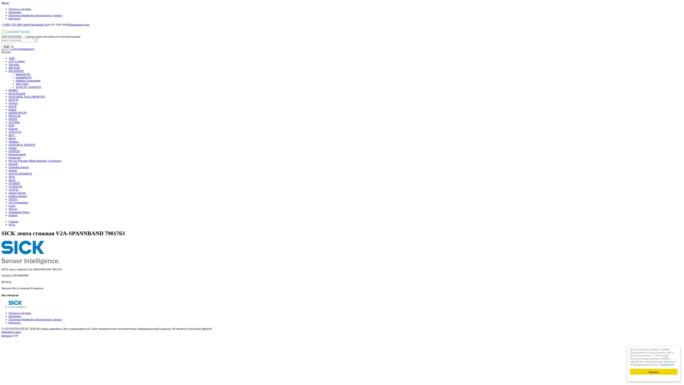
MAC (12, 135)
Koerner (13, 128)
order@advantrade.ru (35, 24)
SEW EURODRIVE (20, 173)
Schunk (13, 170)
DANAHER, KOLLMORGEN (27, 96)
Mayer (12, 138)
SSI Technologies (18, 202)
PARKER (14, 151)
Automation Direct (19, 212)
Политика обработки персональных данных (35, 15)
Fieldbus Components (28, 80)
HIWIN (13, 119)
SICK (12, 176)
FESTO (13, 199)
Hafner (12, 109)
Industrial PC (23, 74)
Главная (13, 221)
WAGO (13, 209)
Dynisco (13, 103)
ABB (12, 58)
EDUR (13, 106)
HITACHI (14, 115)
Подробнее (666, 364)
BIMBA (13, 90)
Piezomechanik (17, 154)
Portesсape (15, 157)
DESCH (13, 99)
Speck (12, 180)
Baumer (13, 215)
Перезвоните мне (78, 24)
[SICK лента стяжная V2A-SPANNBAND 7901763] (18, 307)
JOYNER (14, 122)
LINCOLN (15, 132)
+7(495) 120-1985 (11, 24)
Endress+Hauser (18, 196)
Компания (15, 12)
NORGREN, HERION (22, 144)
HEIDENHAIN (18, 112)
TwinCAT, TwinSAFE (28, 87)
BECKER (14, 67)
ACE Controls (17, 61)
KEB (11, 125)
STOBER (14, 183)
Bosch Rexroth (17, 93)
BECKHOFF (16, 71)
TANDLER (15, 186)
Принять (653, 371)
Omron (13, 148)
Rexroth (13, 164)
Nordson (13, 141)
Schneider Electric (19, 167)
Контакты (14, 18)
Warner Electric (17, 192)
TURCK (14, 189)
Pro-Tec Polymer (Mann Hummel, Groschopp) (35, 160)
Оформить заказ (11, 331)
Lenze (12, 205)
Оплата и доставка (20, 9)
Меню (5, 2)
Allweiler (14, 64)
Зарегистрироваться (22, 48)
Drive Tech (22, 83)
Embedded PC (24, 77)
